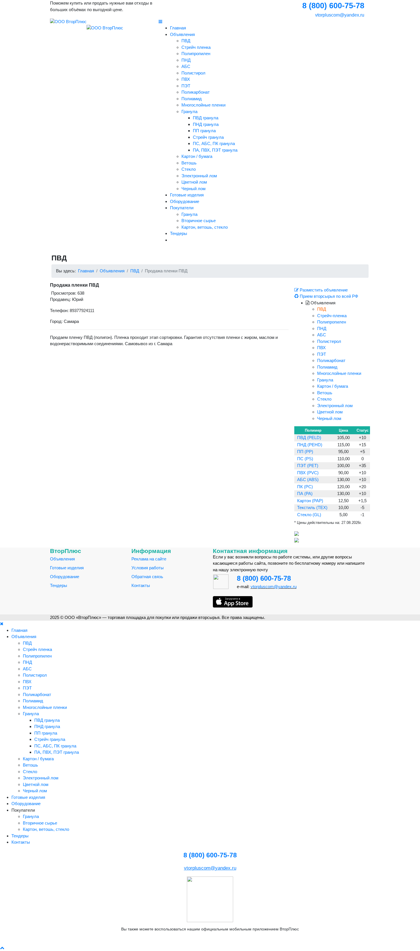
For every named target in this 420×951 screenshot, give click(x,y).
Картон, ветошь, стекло (204, 227)
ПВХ (185, 79)
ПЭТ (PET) (307, 465)
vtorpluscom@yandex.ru (339, 15)
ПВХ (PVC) (308, 472)
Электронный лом (199, 175)
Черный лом (193, 188)
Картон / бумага (196, 156)
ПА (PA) (305, 493)
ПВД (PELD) (309, 437)
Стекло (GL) (309, 514)
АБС (185, 66)
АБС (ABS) (308, 479)
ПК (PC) (305, 486)
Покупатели (181, 207)
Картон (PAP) (310, 500)
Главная (178, 27)
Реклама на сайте (148, 558)
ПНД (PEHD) (309, 444)
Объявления (182, 34)
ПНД (186, 60)
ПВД (185, 40)
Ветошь (189, 162)
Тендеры (178, 233)
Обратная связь (147, 576)
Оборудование (184, 201)
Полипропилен (195, 53)
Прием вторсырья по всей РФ (328, 296)
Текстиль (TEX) (312, 507)
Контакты (140, 585)
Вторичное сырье (198, 220)
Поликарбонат (195, 92)
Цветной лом (194, 182)
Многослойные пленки (203, 104)
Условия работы (147, 567)
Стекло (188, 169)
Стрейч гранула (208, 137)
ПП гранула (204, 130)
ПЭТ (185, 85)
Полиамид (191, 98)
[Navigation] (264, 22)
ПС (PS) (305, 458)
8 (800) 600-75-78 (264, 578)
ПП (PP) (305, 451)
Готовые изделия (187, 194)
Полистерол (329, 341)
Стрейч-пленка (332, 315)
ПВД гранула (205, 117)
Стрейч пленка (196, 47)
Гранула (189, 111)
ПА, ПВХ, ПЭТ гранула (215, 150)
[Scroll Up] (2, 947)
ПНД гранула (206, 124)
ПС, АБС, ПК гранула (214, 143)
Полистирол (193, 73)
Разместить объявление (323, 289)
